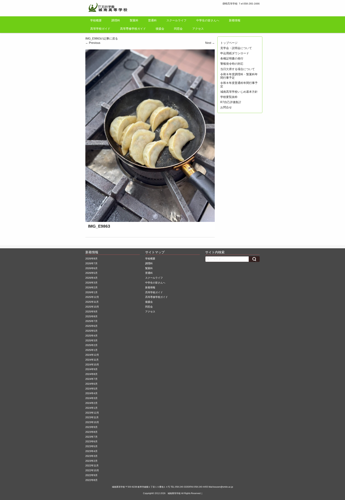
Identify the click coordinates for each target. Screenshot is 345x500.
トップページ (229, 42)
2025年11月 (92, 301)
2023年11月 (92, 417)
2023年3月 (91, 456)
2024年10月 (92, 364)
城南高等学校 (174, 493)
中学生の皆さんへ (207, 20)
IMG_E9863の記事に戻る (101, 38)
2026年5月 (91, 272)
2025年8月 (91, 316)
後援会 (160, 28)
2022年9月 (91, 475)
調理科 (115, 20)
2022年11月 (92, 465)
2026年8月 (91, 258)
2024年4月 (91, 393)
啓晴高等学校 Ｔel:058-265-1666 (241, 3)
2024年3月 (91, 398)
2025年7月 (91, 321)
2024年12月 (92, 354)
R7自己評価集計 (230, 102)
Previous (92, 42)
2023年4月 (91, 451)
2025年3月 (91, 340)
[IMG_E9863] (150, 135)
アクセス (198, 28)
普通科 (152, 20)
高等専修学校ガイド (133, 28)
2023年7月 (91, 436)
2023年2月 (91, 460)
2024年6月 (91, 383)
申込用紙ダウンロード (234, 53)
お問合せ (226, 107)
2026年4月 (91, 277)
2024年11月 (92, 359)
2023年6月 (91, 441)
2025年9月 (91, 311)
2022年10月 (92, 470)
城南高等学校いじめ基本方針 (239, 91)
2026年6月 (91, 268)
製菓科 (134, 20)
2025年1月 (91, 350)
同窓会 (178, 28)
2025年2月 (91, 345)
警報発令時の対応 (231, 63)
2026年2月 (91, 287)
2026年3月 (91, 282)
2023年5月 (91, 446)
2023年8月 (91, 431)
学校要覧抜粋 (229, 96)
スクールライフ (176, 20)
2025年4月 (91, 335)
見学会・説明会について (236, 48)
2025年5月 (91, 330)
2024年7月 (91, 378)
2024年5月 (91, 388)
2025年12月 (92, 297)
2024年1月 (91, 407)
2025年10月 (92, 306)
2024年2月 (91, 403)
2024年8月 (91, 374)
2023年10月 (92, 422)
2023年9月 (91, 427)
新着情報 (234, 20)
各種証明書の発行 (231, 58)
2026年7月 (91, 263)
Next (210, 42)
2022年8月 (91, 480)
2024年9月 (91, 369)
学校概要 (96, 20)
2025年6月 (91, 325)
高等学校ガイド (100, 28)
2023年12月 (92, 412)
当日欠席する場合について (237, 69)
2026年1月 (91, 292)
